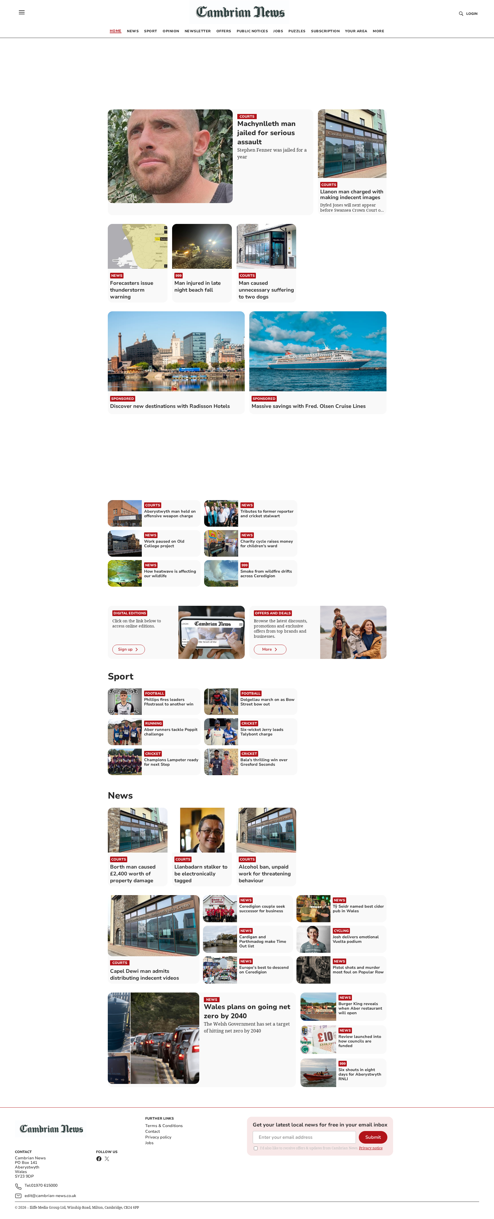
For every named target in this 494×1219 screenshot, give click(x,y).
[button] (22, 12)
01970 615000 (44, 1185)
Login (471, 14)
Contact (152, 1131)
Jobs (149, 1143)
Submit (373, 1137)
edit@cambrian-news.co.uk (50, 1195)
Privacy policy (158, 1137)
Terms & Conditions (164, 1125)
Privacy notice (371, 1148)
